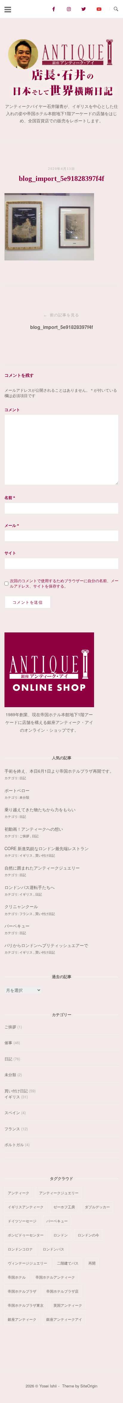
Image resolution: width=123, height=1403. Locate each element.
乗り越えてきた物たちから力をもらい (40, 809)
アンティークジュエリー (59, 1192)
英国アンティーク (67, 1305)
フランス (26, 913)
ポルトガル (14, 1144)
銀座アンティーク (22, 1319)
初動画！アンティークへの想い (33, 829)
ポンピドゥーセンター (26, 1234)
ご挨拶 (24, 835)
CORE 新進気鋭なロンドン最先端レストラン (46, 848)
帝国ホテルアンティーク (55, 1277)
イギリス (26, 855)
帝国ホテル (17, 1277)
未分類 (24, 797)
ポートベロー (17, 790)
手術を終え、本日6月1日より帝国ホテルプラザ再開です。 (59, 771)
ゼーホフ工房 (64, 1206)
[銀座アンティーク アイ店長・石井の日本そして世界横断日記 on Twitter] (83, 9)
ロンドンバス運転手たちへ (29, 887)
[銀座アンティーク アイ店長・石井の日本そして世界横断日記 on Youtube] (99, 9)
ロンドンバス (53, 1248)
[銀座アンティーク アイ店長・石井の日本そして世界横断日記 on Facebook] (53, 9)
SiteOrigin (88, 1386)
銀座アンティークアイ (64, 1319)
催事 (8, 1042)
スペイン (12, 1112)
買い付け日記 (45, 855)
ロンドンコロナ (20, 1248)
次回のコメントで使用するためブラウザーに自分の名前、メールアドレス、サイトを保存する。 (64, 583)
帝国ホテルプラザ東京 (26, 1305)
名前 (9, 497)
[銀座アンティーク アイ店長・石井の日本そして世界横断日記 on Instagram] (69, 9)
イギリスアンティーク (26, 1206)
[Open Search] (116, 9)
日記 (22, 777)
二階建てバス (68, 1262)
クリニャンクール (21, 906)
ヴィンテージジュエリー (27, 1262)
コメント (12, 410)
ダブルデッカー (97, 1206)
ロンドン (60, 1234)
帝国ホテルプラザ (22, 1291)
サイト (10, 553)
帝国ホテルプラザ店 (62, 1291)
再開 (92, 1262)
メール (11, 525)
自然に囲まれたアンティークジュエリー (42, 868)
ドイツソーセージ (22, 1220)
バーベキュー (17, 926)
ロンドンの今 (88, 1234)
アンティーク (18, 1192)
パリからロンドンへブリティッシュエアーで (46, 945)
